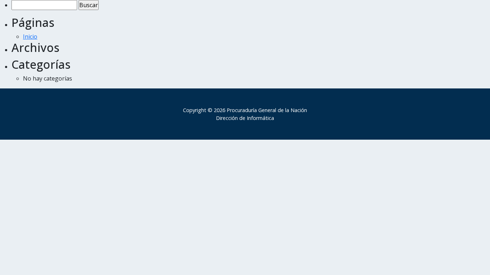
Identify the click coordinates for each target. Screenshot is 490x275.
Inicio (30, 36)
